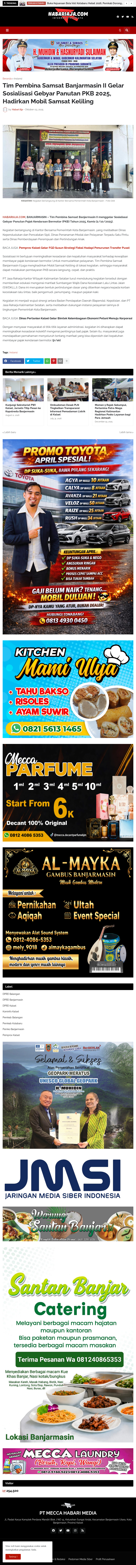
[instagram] (75, 1530)
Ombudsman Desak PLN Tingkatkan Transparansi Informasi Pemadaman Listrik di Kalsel (67, 410)
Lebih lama (126, 432)
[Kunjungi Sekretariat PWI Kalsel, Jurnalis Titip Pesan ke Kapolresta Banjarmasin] (23, 389)
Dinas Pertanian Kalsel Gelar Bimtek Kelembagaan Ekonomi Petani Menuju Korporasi (75, 318)
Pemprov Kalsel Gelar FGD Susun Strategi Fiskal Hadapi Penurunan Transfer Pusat (74, 247)
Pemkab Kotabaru (12, 1023)
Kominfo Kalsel (11, 1011)
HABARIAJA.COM (14, 217)
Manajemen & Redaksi (53, 1559)
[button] (127, 3)
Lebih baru (10, 432)
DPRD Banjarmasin (13, 999)
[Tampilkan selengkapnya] (66, 361)
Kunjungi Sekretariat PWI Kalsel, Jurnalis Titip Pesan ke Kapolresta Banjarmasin (23, 408)
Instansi (18, 78)
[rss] (132, 17)
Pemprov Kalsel (11, 1035)
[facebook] (118, 17)
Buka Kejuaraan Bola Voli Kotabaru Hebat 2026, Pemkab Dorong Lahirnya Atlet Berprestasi (85, 3)
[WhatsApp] (47, 361)
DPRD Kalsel (9, 1005)
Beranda (7, 78)
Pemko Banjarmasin (13, 1029)
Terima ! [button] (13, 1556)
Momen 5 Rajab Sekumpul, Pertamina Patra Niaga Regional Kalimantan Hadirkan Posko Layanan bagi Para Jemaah (113, 411)
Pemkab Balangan (13, 1017)
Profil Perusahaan (105, 1559)
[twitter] (123, 17)
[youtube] (127, 17)
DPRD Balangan (11, 994)
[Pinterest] (54, 361)
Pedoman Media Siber (80, 1559)
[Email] (60, 361)
